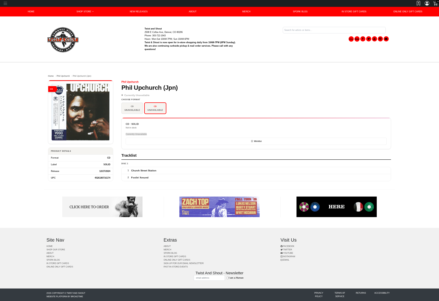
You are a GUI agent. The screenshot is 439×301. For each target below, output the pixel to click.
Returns (361, 293)
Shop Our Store (55, 249)
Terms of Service (340, 295)
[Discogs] (357, 39)
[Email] (386, 39)
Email (286, 260)
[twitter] (369, 39)
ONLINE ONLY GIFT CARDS (407, 11)
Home (51, 76)
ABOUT (193, 11)
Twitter (287, 249)
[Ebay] (351, 39)
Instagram (289, 256)
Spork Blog (300, 11)
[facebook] (363, 39)
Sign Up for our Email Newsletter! (184, 263)
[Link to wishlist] (418, 4)
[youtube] (374, 39)
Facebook (288, 246)
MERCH (246, 11)
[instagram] (380, 39)
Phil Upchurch (63, 76)
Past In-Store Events (176, 267)
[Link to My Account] (427, 4)
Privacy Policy (318, 295)
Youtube (288, 253)
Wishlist (258, 141)
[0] (435, 4)
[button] (85, 12)
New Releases (139, 11)
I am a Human (236, 278)
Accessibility (382, 293)
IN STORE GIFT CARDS (354, 11)
